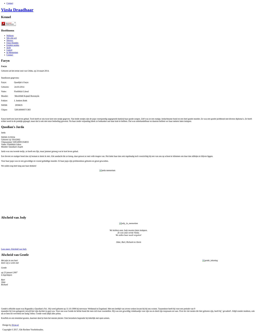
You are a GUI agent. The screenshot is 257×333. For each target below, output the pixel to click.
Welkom (10, 35)
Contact (9, 3)
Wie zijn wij (11, 38)
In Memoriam (12, 52)
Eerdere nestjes (12, 45)
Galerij (9, 50)
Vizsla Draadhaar (17, 9)
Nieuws (9, 40)
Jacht (8, 47)
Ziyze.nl (15, 325)
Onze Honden (12, 43)
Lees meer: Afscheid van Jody (14, 249)
